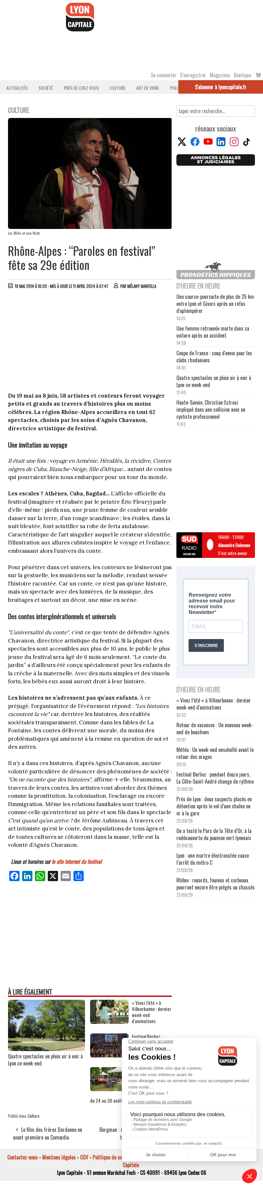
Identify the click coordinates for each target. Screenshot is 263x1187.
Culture (117, 87)
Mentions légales (59, 1157)
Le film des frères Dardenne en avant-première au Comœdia (47, 1133)
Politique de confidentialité (119, 1157)
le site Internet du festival (77, 861)
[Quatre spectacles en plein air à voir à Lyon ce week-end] (46, 1049)
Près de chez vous (81, 87)
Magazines (220, 75)
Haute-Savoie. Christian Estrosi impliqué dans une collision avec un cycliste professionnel (210, 409)
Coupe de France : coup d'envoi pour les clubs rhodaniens (214, 356)
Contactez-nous (22, 1157)
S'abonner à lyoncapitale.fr (221, 87)
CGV (84, 1157)
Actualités (17, 87)
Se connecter (163, 75)
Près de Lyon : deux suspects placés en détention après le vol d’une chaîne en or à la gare (214, 806)
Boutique (242, 75)
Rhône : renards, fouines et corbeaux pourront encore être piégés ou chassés (215, 884)
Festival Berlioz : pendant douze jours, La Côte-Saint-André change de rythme (215, 778)
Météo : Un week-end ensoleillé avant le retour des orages (215, 753)
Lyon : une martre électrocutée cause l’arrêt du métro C (212, 859)
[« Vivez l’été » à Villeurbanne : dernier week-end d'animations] (109, 1021)
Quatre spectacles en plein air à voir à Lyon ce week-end (45, 1060)
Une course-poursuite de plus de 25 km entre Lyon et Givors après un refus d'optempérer (215, 303)
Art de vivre (147, 87)
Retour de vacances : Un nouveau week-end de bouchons (214, 728)
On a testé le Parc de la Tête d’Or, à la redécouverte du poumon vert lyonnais (213, 834)
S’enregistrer (193, 75)
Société (45, 87)
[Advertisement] (90, 342)
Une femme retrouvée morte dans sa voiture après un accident (212, 332)
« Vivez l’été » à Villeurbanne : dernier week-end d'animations (151, 1012)
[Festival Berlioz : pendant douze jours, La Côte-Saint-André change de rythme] (109, 1055)
